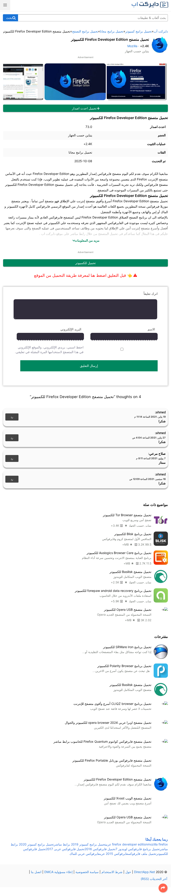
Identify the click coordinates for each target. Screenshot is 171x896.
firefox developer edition (130, 844)
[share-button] (163, 888)
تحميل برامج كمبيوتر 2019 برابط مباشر (80, 844)
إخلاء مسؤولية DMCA (58, 872)
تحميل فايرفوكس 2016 (100, 849)
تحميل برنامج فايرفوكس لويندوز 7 (138, 849)
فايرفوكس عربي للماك (84, 854)
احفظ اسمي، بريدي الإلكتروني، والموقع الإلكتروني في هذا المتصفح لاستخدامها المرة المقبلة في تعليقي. (49, 349)
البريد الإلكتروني (70, 329)
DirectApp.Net (144, 872)
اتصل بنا (36, 872)
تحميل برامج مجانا (80, 152)
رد (12, 417)
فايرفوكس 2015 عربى (114, 854)
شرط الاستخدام (112, 872)
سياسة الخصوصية (87, 872)
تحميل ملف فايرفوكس (142, 854)
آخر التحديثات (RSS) (154, 879)
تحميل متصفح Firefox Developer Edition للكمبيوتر (110, 39)
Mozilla (132, 46)
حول (128, 872)
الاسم (151, 329)
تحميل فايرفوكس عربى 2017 (65, 849)
